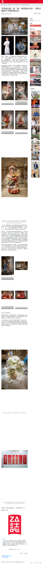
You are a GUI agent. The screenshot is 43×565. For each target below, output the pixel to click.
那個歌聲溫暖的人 (5, 557)
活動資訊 (31, 60)
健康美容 (31, 35)
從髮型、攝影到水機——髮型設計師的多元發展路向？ (35, 162)
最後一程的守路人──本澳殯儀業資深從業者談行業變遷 (35, 101)
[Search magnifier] (40, 26)
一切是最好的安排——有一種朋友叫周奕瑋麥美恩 (35, 171)
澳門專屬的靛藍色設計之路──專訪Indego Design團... (35, 153)
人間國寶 (32, 48)
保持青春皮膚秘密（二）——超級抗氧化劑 (35, 39)
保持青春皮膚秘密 (34, 77)
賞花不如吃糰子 (36, 46)
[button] (35, 13)
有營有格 (34, 35)
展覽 (22, 553)
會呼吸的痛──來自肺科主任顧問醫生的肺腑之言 (35, 119)
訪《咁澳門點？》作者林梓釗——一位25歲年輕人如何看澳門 (35, 92)
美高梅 (26, 553)
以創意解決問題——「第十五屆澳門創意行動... (35, 64)
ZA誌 (5, 13)
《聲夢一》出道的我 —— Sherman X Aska (35, 136)
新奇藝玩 (31, 46)
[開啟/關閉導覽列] (40, 2)
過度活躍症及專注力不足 (7, 555)
